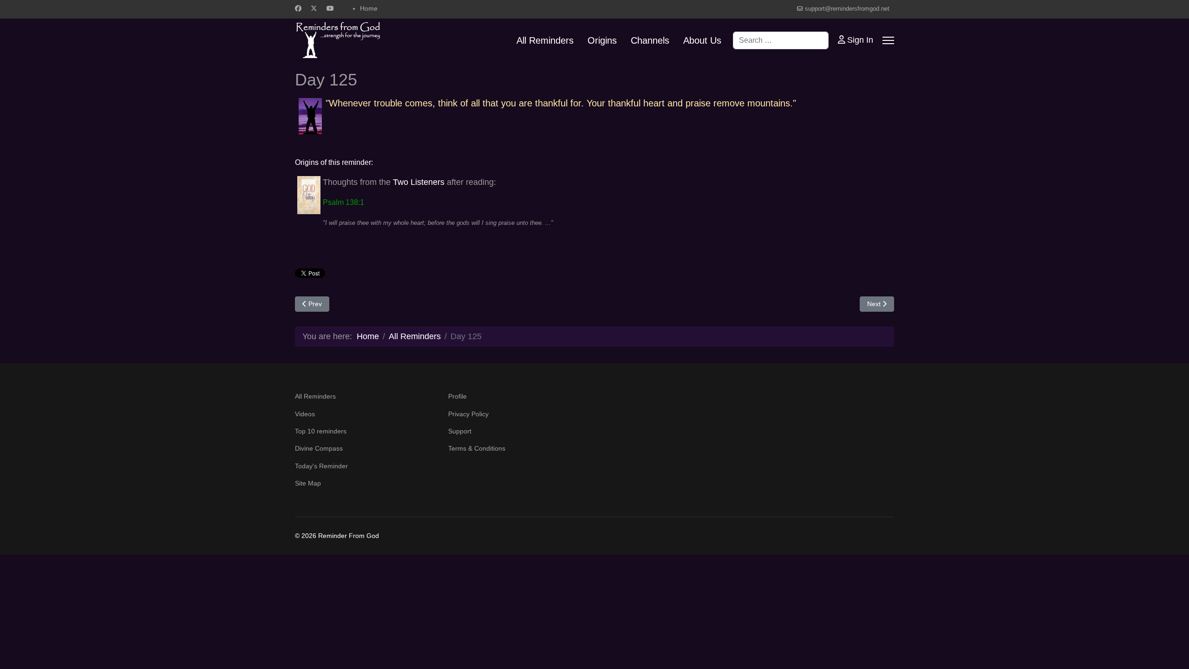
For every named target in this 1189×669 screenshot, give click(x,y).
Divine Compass (319, 448)
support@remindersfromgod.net (847, 9)
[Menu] (888, 40)
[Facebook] (298, 8)
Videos (305, 414)
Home (369, 8)
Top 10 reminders (320, 431)
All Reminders (545, 40)
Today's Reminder (321, 466)
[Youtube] (330, 8)
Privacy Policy (468, 414)
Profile (457, 396)
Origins (602, 40)
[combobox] (781, 40)
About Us (702, 40)
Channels (650, 40)
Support (459, 431)
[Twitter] (314, 8)
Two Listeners (418, 182)
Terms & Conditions (476, 448)
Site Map (308, 483)
